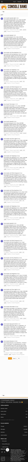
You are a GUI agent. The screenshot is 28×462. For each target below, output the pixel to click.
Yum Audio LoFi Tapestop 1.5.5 (11, 69)
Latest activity (5, 447)
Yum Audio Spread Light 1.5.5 (11, 18)
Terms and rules (9, 402)
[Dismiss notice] (25, 448)
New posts (4, 441)
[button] (1, 1)
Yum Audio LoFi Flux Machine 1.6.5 (12, 52)
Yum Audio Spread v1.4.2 (10, 121)
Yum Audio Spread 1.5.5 (10, 35)
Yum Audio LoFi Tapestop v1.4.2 (12, 156)
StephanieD (25, 435)
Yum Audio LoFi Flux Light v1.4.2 (12, 138)
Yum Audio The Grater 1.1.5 (11, 104)
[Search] (26, 1)
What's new (4, 438)
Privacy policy (15, 402)
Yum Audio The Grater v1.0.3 (11, 306)
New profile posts (6, 444)
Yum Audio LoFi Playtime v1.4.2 (12, 273)
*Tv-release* (6, 29)
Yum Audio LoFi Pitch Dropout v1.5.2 (13, 173)
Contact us (3, 402)
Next (14, 358)
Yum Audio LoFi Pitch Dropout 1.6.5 (13, 87)
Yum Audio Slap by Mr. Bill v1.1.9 (12, 324)
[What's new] (23, 1)
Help (20, 402)
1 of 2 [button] (10, 358)
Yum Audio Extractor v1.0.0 (10, 341)
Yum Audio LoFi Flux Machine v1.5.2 (13, 190)
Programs (17, 31)
